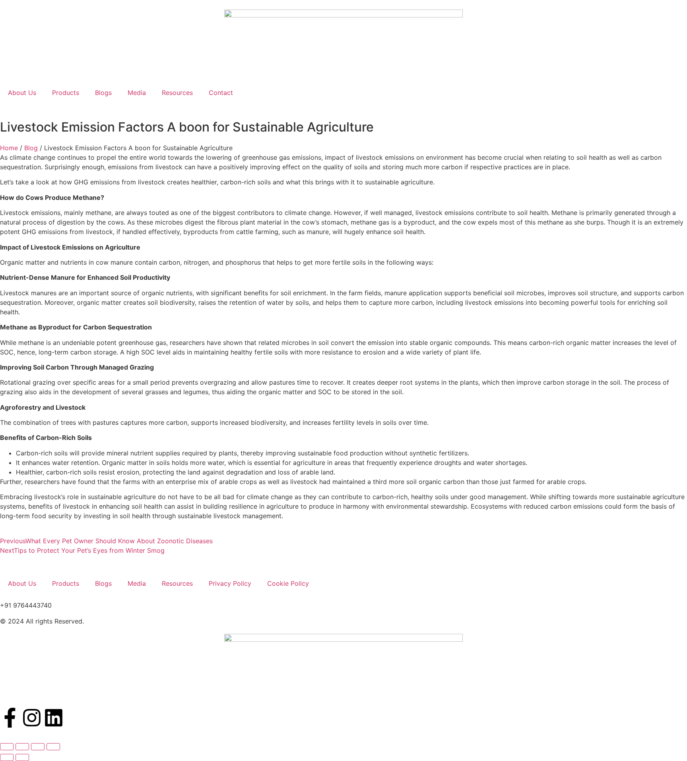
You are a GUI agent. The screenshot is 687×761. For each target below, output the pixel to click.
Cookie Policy (288, 583)
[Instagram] (32, 718)
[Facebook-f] (10, 718)
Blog (31, 148)
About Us (22, 93)
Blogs (103, 93)
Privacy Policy (230, 583)
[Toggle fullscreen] (22, 746)
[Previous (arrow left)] (7, 757)
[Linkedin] (54, 718)
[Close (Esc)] (53, 746)
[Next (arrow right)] (22, 757)
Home (9, 148)
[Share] (38, 746)
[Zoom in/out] (7, 746)
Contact (221, 93)
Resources (177, 93)
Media (137, 93)
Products (65, 93)
